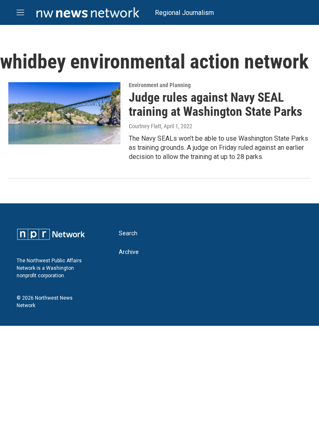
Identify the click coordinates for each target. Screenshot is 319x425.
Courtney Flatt (145, 126)
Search (128, 233)
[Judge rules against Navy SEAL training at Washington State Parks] (64, 113)
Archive (129, 252)
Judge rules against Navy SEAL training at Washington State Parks (215, 104)
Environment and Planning (160, 85)
